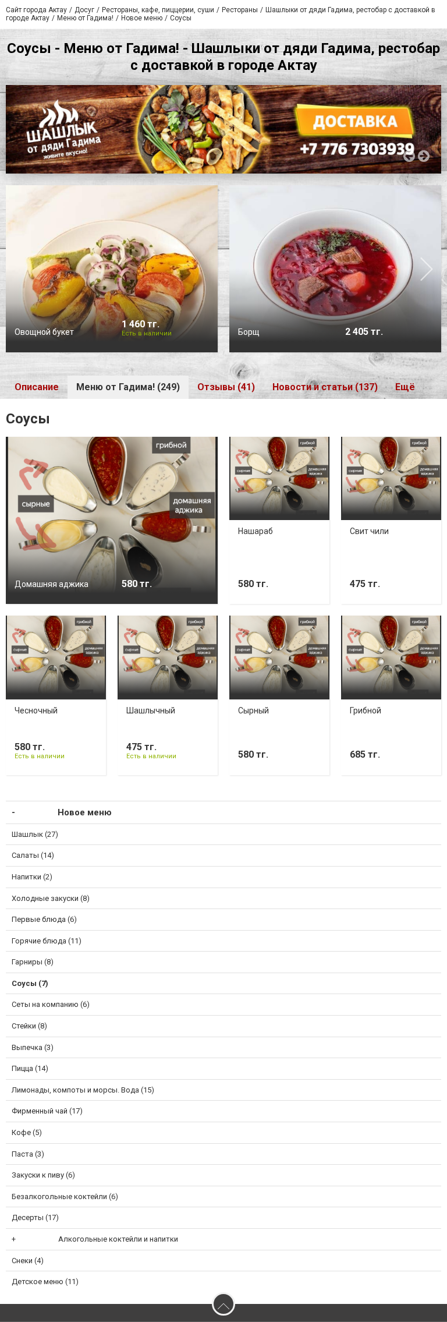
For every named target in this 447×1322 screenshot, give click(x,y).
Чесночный (36, 710)
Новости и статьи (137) (325, 387)
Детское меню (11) (45, 1281)
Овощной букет (44, 332)
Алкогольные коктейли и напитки (118, 1239)
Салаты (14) (33, 855)
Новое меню (85, 812)
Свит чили (369, 531)
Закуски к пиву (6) (43, 1175)
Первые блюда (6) (44, 919)
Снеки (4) (28, 1260)
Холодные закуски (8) (51, 898)
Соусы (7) (30, 983)
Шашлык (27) (35, 834)
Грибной (365, 710)
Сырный (253, 710)
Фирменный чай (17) (47, 1111)
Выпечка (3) (33, 1047)
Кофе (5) (27, 1132)
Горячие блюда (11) (46, 940)
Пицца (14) (30, 1068)
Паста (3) (28, 1154)
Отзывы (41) (226, 387)
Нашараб (255, 531)
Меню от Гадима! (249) (128, 387)
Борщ (249, 332)
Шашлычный (150, 710)
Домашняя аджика (51, 584)
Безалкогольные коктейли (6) (65, 1196)
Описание (37, 387)
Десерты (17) (35, 1217)
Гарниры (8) (33, 961)
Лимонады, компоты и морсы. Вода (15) (83, 1090)
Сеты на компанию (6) (51, 1004)
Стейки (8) (29, 1025)
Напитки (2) (32, 876)
